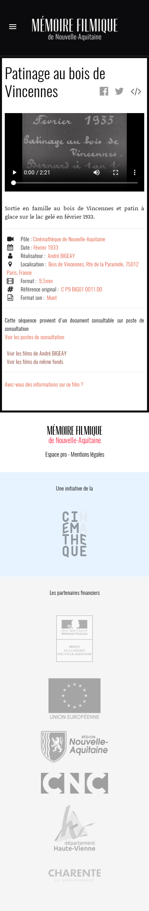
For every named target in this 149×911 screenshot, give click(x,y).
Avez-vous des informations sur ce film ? (44, 384)
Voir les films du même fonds (35, 362)
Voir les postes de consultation (74, 329)
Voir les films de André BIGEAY (37, 353)
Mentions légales (87, 454)
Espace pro (56, 454)
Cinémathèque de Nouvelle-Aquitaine (69, 239)
